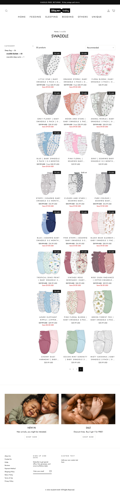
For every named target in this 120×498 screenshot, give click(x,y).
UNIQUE (97, 16)
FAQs (6, 462)
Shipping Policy (10, 472)
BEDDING (68, 16)
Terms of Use (9, 478)
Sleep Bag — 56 (10, 50)
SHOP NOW (31, 437)
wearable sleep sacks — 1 (15, 57)
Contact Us (8, 459)
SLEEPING (51, 16)
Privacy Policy (9, 481)
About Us (8, 456)
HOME (22, 16)
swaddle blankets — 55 (14, 54)
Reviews (7, 465)
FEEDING (35, 16)
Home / (57, 31)
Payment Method (10, 469)
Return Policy (9, 475)
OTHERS (83, 16)
